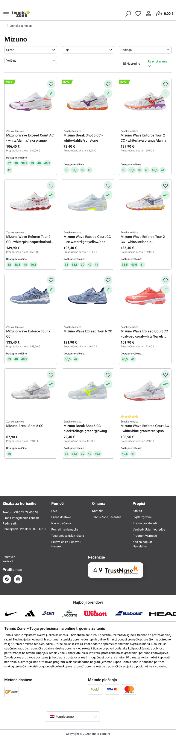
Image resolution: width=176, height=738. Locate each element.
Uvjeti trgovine (142, 517)
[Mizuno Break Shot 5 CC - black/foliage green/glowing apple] (88, 391)
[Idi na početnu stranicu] (21, 13)
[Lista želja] (138, 14)
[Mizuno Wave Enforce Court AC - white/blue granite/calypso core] (145, 391)
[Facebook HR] (7, 579)
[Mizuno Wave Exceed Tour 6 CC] (88, 297)
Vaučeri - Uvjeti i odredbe (149, 529)
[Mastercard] (129, 689)
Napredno (133, 63)
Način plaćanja (61, 523)
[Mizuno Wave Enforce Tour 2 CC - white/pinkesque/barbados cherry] (31, 202)
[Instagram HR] (18, 579)
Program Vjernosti (145, 535)
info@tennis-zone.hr (25, 518)
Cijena (10, 50)
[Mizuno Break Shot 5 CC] (31, 391)
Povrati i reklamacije (64, 529)
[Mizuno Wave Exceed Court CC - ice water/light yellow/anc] (88, 202)
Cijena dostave (61, 517)
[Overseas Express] (11, 692)
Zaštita (137, 511)
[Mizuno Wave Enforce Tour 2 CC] (31, 297)
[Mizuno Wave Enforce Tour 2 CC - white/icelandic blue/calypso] (145, 202)
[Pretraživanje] (127, 13)
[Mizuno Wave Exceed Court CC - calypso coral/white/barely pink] (145, 297)
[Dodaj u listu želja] (51, 84)
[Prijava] (148, 13)
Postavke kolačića (7, 559)
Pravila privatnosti (145, 523)
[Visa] (112, 689)
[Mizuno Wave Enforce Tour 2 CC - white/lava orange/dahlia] (145, 101)
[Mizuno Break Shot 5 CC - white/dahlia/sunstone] (88, 101)
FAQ (54, 511)
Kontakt (97, 511)
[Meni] (6, 13)
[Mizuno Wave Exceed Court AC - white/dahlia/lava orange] (31, 101)
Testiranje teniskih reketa (67, 535)
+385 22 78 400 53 (26, 512)
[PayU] (95, 689)
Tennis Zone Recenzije (106, 517)
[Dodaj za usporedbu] (51, 93)
